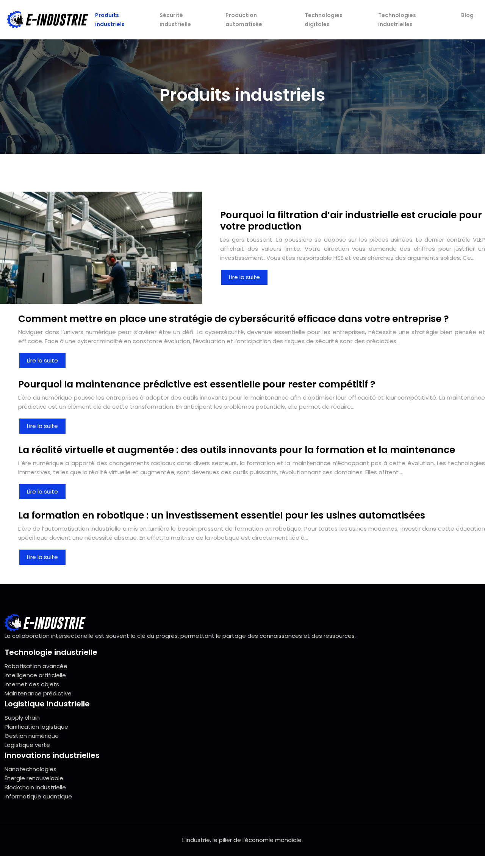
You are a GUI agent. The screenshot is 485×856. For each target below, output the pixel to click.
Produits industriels (110, 19)
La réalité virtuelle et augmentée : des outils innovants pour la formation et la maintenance (236, 449)
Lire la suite (244, 277)
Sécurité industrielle (175, 19)
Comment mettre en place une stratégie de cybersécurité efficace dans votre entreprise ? (233, 318)
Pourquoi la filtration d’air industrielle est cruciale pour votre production (351, 220)
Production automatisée (243, 19)
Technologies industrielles (397, 19)
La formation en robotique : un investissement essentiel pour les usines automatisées (221, 515)
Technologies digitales (324, 19)
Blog (467, 15)
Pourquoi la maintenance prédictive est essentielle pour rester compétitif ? (196, 384)
